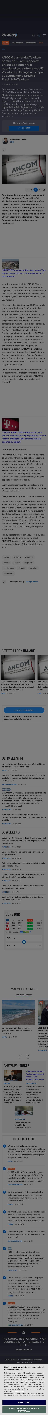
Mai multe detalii (18, 1391)
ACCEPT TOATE (24, 1402)
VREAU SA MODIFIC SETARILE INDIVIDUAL (24, 1410)
